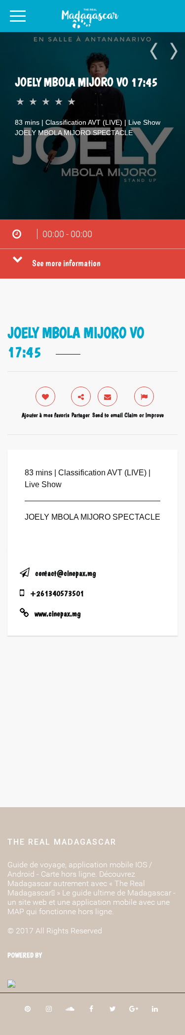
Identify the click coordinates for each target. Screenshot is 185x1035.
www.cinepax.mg (57, 613)
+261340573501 (57, 593)
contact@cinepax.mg (65, 573)
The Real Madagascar (61, 842)
